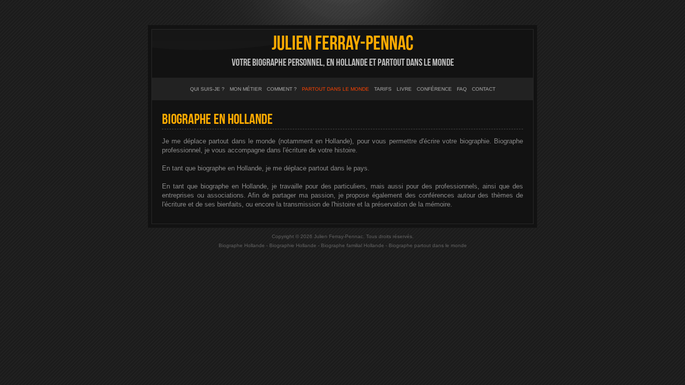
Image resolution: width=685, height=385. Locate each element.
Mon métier (246, 89)
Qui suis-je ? (207, 89)
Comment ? (282, 89)
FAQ (462, 89)
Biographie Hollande (292, 245)
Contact (483, 89)
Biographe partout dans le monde (428, 245)
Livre (404, 89)
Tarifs (383, 89)
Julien (342, 44)
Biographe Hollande (242, 245)
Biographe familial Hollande (352, 245)
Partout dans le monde (335, 89)
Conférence (434, 89)
